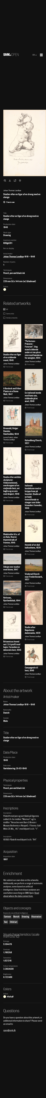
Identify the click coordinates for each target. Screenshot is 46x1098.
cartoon (7, 916)
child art (13, 922)
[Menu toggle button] (41, 55)
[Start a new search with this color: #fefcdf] (4, 289)
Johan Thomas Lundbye (13, 256)
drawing (25, 916)
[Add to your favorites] (20, 180)
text (5, 922)
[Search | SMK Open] (11, 55)
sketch (16, 916)
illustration (36, 916)
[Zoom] (5, 180)
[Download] (10, 180)
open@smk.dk (9, 1030)
